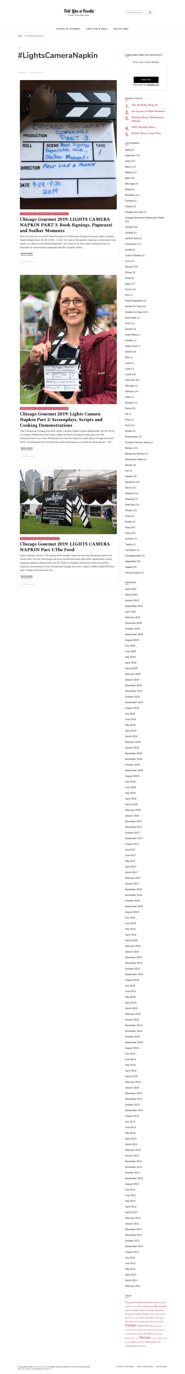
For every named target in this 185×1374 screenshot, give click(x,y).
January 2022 (132, 600)
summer (129, 538)
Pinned (127, 1338)
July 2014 (130, 1053)
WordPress (47, 1369)
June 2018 (130, 787)
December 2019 (133, 685)
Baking (128, 172)
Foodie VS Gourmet (69, 29)
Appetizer (130, 155)
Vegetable (130, 561)
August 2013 (132, 1116)
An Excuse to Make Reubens (148, 111)
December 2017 (133, 821)
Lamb (128, 363)
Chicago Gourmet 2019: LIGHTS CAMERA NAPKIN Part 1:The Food (65, 547)
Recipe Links (121, 29)
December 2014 (133, 1025)
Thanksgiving (150, 1342)
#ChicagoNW (131, 1302)
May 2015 (130, 997)
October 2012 (132, 1172)
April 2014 (130, 1070)
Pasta (128, 408)
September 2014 (134, 1042)
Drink (128, 278)
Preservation (131, 436)
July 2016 (130, 917)
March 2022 (131, 594)
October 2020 (132, 628)
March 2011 (131, 1280)
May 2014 (130, 1065)
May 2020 (130, 657)
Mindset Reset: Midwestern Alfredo (147, 119)
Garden (129, 329)
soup (133, 1341)
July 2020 (130, 645)
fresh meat (130, 317)
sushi (138, 1342)
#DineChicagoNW (145, 1302)
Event (40, 538)
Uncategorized (132, 555)
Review (129, 465)
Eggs (127, 283)
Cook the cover (131, 1318)
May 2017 (130, 861)
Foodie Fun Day (44, 214)
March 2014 (131, 1076)
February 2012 (133, 1218)
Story (128, 533)
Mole (127, 397)
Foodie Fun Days (60, 214)
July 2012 (130, 1189)
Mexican (129, 391)
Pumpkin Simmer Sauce (137, 442)
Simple (128, 510)
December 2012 (133, 1161)
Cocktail (129, 232)
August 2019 (132, 708)
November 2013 (133, 1099)
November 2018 (133, 759)
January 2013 (132, 1155)
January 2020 (132, 679)
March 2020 (131, 668)
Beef (127, 178)
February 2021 (133, 617)
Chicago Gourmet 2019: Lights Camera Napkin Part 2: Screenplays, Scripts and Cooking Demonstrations (61, 420)
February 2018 (133, 810)
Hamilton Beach (136, 1330)
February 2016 (133, 946)
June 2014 (130, 1059)
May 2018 (130, 793)
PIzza (127, 419)
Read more (27, 254)
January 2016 (132, 951)
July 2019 (130, 713)
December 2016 (133, 889)
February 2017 (133, 878)
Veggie (128, 567)
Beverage (130, 183)
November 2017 (133, 827)
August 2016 (132, 912)
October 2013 (132, 1104)
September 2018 (134, 770)
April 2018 (130, 798)
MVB (145, 1334)
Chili (151, 1314)
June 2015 (130, 991)
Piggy (160, 1334)
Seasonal (129, 499)
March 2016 (131, 940)
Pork (127, 425)
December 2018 (133, 753)
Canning (129, 200)
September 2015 (134, 974)
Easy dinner (129, 1321)
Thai (142, 1342)
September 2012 (134, 1178)
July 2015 (130, 985)
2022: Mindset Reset (143, 127)
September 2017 (134, 838)
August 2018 (132, 776)
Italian (128, 351)
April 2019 (130, 730)
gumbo (127, 1330)
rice (127, 470)
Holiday (129, 340)
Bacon (128, 166)
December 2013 (133, 1093)
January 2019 (132, 747)
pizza (133, 1338)
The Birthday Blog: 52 (144, 105)
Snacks (128, 521)
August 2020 (132, 640)
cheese (128, 1310)
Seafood (129, 493)
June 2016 (130, 923)
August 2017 (132, 844)
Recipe (128, 448)
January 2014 (132, 1087)
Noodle (129, 402)
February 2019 (133, 742)
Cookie (128, 249)
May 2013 (130, 1133)
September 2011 (134, 1246)
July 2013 (130, 1121)
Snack (128, 516)
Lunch (128, 374)
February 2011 (133, 1285)
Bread (128, 189)
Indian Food (131, 346)
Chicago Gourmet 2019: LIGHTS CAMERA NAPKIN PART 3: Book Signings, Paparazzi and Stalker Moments (66, 225)
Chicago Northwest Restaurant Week (144, 217)
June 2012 (130, 1195)
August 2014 (132, 1048)
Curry (128, 261)
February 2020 (133, 674)
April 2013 (130, 1138)
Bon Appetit (160, 1306)
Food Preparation (134, 300)
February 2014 (133, 1082)
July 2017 (130, 849)
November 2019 (133, 691)
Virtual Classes (133, 572)
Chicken (129, 227)
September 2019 (134, 702)
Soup (128, 527)
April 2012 (130, 1206)
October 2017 (132, 832)
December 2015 (133, 957)
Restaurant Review (135, 453)
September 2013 (134, 1110)
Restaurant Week (134, 459)
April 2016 (130, 934)
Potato (128, 431)
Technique (130, 550)
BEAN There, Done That (146, 133)
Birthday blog (148, 1306)
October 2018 (132, 764)
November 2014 (133, 1031)
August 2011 (132, 1251)
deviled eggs (159, 1318)
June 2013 (130, 1127)
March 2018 (131, 804)
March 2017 (131, 872)
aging (128, 149)
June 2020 (130, 651)
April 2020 (130, 662)
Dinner (128, 272)
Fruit (127, 323)
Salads (128, 476)
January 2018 (132, 815)
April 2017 (130, 866)
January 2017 (132, 883)
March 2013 (131, 1144)
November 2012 (133, 1167)
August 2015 (132, 980)
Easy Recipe (139, 1321)
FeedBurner (153, 84)
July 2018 (130, 781)
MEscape (129, 385)
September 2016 (134, 906)
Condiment (130, 244)
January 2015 (132, 1019)
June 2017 (130, 855)
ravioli (137, 1338)
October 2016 (132, 900)
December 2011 (133, 1229)
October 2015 (132, 968)
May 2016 (130, 929)
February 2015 (133, 1014)
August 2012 (132, 1184)
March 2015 (131, 1008)
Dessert (129, 266)
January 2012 (132, 1223)
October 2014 (132, 1036)
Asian (128, 161)
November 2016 (133, 895)
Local (128, 368)
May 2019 (130, 725)
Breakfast (130, 195)
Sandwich (130, 482)
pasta (150, 1333)
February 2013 (133, 1150)
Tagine (128, 544)
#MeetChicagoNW (159, 1303)
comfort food (132, 238)
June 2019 (130, 719)
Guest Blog (131, 334)
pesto (155, 1334)
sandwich (154, 1338)
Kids (127, 357)
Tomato (142, 1346)
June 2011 (130, 1263)
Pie (126, 414)
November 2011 (133, 1234)
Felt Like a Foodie (79, 11)
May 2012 (130, 1201)
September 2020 (134, 634)
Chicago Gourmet (28, 214)
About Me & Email (97, 29)
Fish (127, 295)
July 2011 (130, 1257)
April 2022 (130, 589)
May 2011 (130, 1268)
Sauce (128, 487)
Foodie (130, 1325)
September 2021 (134, 606)
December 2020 (133, 623)
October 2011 (132, 1240)
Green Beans (158, 1326)
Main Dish (130, 380)
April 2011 (130, 1274)
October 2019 (132, 696)
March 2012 (131, 1212)
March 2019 (131, 736)
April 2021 (130, 611)
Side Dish (130, 504)
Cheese (129, 206)
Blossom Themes (25, 1369)
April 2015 (130, 1002)
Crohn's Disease (133, 255)
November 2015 (133, 963)
